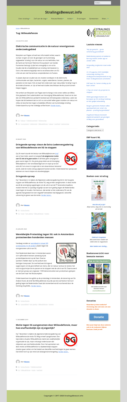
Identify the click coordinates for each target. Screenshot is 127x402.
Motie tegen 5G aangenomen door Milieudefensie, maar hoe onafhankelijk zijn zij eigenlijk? (46, 326)
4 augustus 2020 (22, 41)
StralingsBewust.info (63, 12)
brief (56, 153)
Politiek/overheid (32, 121)
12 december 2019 (22, 319)
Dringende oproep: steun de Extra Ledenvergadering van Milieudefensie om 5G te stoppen (44, 146)
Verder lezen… (56, 105)
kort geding (29, 214)
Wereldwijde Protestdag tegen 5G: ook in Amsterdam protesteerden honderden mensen (45, 236)
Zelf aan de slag (40, 19)
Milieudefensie (43, 124)
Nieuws (27, 115)
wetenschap (65, 124)
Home (17, 28)
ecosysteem (25, 124)
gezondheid (25, 304)
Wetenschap (43, 121)
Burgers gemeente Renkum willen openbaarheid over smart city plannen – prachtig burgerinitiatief (98, 108)
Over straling (23, 19)
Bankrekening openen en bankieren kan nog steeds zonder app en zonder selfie (98, 58)
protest (51, 304)
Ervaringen (81, 19)
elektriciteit (33, 124)
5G (19, 121)
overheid (57, 124)
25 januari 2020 (21, 229)
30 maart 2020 (21, 139)
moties (47, 214)
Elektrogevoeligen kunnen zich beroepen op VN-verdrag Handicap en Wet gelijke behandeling (99, 99)
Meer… (104, 19)
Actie (22, 214)
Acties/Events (25, 210)
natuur (51, 124)
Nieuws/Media (57, 19)
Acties (69, 19)
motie (33, 370)
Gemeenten (93, 19)
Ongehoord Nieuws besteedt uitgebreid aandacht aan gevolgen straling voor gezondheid (98, 117)
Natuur (23, 121)
